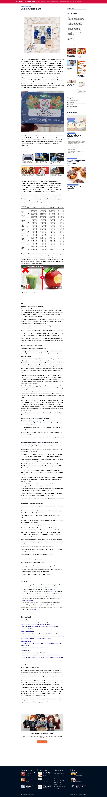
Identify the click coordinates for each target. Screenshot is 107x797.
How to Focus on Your (58, 784)
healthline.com (51, 589)
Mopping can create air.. (58, 776)
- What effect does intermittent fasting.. (74, 22)
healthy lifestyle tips (70, 102)
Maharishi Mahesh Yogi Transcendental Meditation (76, 161)
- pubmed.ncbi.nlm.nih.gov (72, 35)
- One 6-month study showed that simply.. (75, 30)
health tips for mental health (72, 106)
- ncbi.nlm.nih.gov (70, 34)
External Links (69, 33)
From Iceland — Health (58, 782)
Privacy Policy (82, 794)
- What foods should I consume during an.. (75, 23)
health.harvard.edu (26, 641)
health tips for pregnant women (72, 100)
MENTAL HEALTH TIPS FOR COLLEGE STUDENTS (58, 1)
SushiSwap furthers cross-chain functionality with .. (28, 175)
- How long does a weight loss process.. (74, 24)
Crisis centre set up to (58, 778)
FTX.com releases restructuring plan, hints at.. (56, 175)
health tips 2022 (70, 104)
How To (68, 39)
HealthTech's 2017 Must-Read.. (60, 775)
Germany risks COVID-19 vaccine (60, 780)
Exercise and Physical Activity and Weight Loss (34, 652)
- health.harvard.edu (71, 37)
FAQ (68, 17)
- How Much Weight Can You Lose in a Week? (75, 18)
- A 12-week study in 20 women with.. (74, 28)
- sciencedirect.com (71, 38)
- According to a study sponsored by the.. (75, 32)
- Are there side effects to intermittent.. (74, 25)
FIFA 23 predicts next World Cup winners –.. (41, 175)
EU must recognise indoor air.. (59, 786)
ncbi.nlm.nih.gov (25, 619)
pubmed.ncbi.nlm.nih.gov (27, 631)
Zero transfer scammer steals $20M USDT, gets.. (41, 162)
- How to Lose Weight (71, 20)
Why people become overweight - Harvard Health (35, 647)
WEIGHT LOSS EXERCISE (75, 1)
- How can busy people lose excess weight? (75, 19)
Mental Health (69, 108)
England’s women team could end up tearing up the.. (55, 162)
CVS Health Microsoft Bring (59, 789)
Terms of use (73, 794)
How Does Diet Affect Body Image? (46, 780)
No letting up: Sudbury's (58, 788)
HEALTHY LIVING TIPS (41, 1)
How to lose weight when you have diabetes (81, 773)
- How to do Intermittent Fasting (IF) (73, 40)
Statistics (68, 27)
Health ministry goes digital (59, 773)
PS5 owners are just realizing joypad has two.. (28, 162)
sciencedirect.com (25, 650)
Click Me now (37, 292)
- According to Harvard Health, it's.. (73, 29)
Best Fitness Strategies (25, 1)
